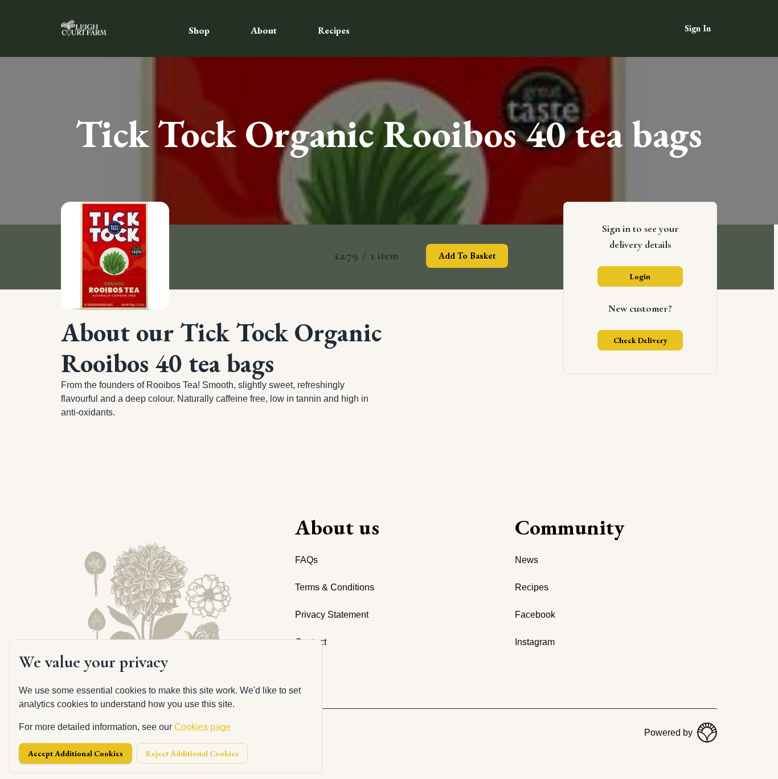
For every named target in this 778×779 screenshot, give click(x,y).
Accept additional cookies (75, 753)
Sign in (698, 28)
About (264, 30)
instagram (535, 642)
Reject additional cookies (192, 753)
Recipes (334, 30)
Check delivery (640, 340)
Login (640, 276)
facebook (535, 614)
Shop (199, 30)
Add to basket (467, 255)
